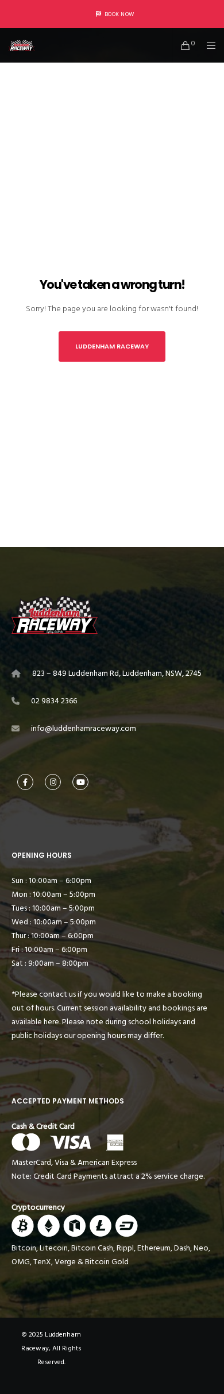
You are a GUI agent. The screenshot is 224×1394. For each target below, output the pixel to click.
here (51, 1021)
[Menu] (207, 45)
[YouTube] (80, 782)
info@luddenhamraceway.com (83, 728)
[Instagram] (53, 782)
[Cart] (182, 45)
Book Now (119, 14)
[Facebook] (25, 782)
